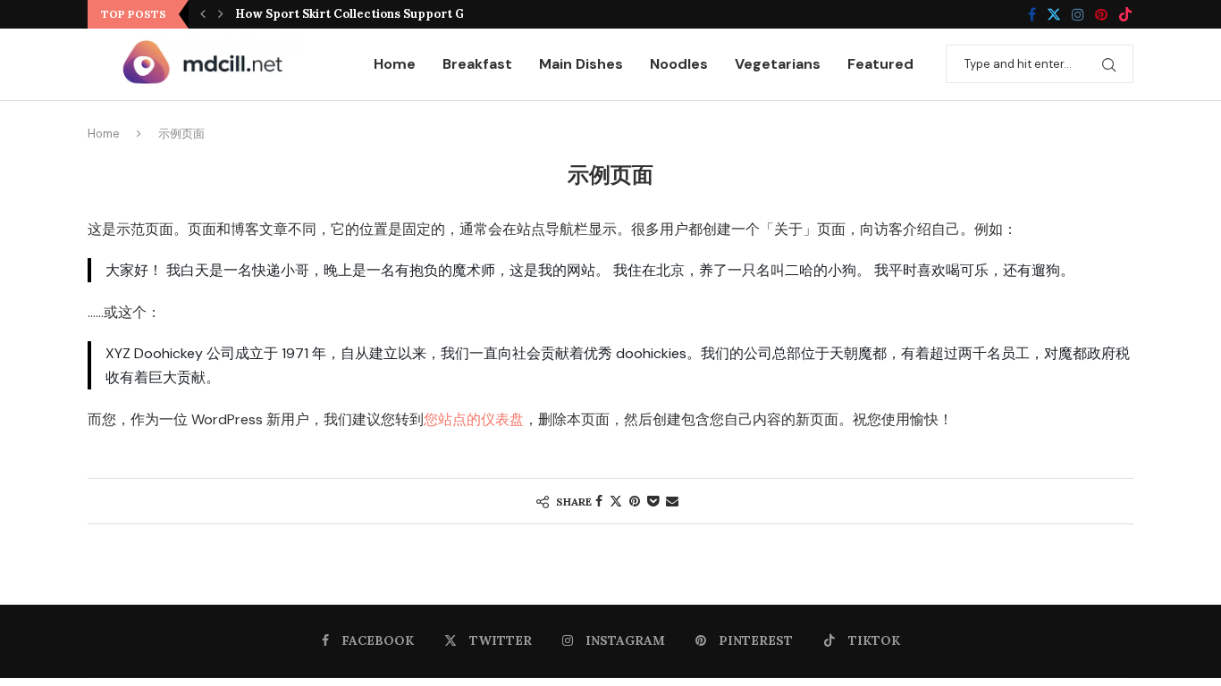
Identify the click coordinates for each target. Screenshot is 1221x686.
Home (395, 63)
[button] (203, 14)
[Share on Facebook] (598, 501)
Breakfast (477, 63)
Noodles (679, 63)
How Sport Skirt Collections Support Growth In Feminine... (408, 13)
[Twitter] (1054, 14)
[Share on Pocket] (653, 501)
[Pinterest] (1101, 14)
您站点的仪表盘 (474, 419)
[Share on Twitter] (616, 501)
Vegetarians (778, 63)
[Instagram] (1078, 14)
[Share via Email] (672, 501)
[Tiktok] (1125, 14)
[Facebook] (1032, 14)
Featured (880, 63)
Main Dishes (581, 63)
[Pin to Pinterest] (634, 501)
